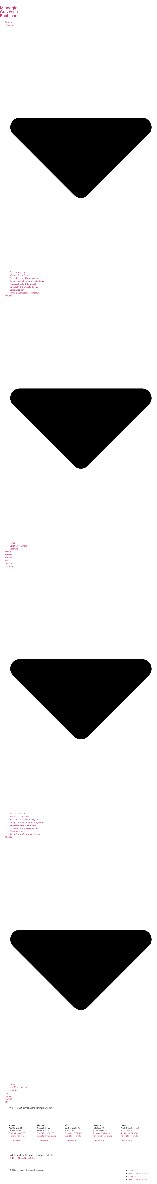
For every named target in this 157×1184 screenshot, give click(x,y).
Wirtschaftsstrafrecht (20, 275)
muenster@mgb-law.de (46, 1136)
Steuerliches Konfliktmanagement (25, 278)
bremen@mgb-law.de (17, 1136)
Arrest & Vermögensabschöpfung (25, 293)
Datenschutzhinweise (137, 1173)
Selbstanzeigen (17, 290)
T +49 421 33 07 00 (17, 1133)
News (12, 543)
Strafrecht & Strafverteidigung (24, 287)
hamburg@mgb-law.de (102, 1136)
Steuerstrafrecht (17, 272)
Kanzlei (8, 551)
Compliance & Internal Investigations (27, 281)
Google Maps (14, 1140)
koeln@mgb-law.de (73, 1136)
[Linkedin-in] (145, 1154)
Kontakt (8, 557)
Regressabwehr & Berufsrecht (23, 284)
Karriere (8, 554)
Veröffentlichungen (18, 546)
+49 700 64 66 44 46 (22, 1158)
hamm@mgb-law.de (129, 1136)
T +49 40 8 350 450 (101, 1133)
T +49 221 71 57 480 (73, 1133)
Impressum (133, 1170)
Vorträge (14, 549)
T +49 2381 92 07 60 (129, 1133)
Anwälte (8, 22)
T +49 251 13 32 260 (45, 1133)
